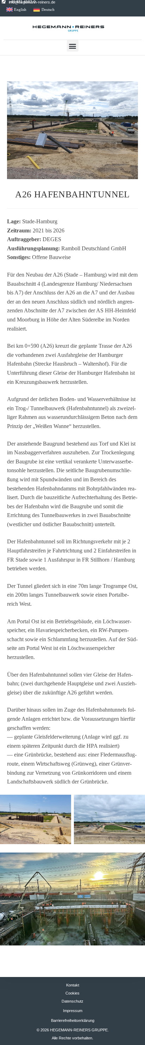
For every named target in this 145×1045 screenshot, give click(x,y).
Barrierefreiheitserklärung (72, 1020)
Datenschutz (72, 1001)
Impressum (72, 1011)
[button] (72, 46)
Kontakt (72, 985)
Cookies (72, 993)
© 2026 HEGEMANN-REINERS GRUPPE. (73, 1030)
